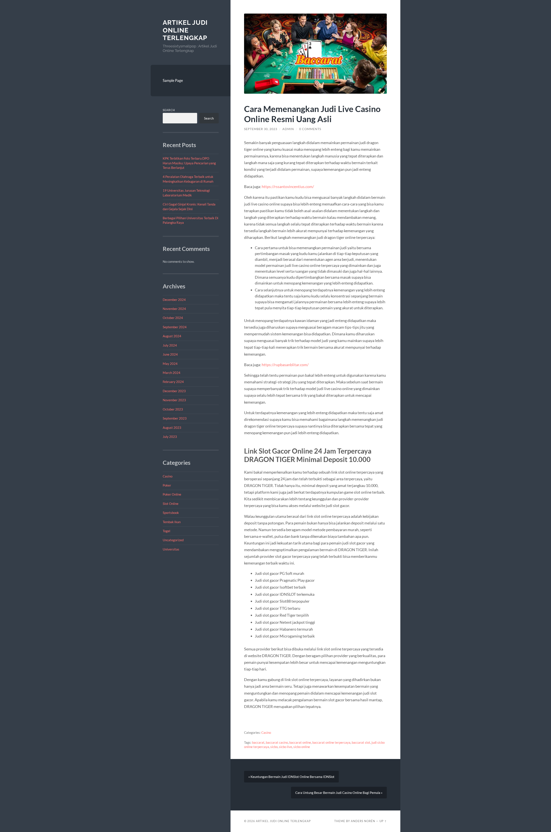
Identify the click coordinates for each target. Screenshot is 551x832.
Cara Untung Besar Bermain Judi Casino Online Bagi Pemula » (338, 793)
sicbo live (285, 747)
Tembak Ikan (172, 522)
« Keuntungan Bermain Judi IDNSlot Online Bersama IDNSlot (291, 777)
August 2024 (172, 336)
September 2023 (175, 418)
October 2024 (173, 318)
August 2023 (172, 427)
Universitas (171, 549)
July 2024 (170, 345)
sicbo (274, 747)
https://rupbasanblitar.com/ (285, 364)
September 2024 (175, 327)
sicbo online (301, 747)
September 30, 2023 (260, 129)
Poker (167, 485)
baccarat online (300, 742)
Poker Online (172, 494)
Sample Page (173, 80)
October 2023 (173, 409)
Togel (166, 531)
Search (169, 110)
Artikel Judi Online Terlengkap (185, 30)
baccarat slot (361, 742)
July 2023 (170, 437)
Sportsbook (171, 513)
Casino (167, 476)
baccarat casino (277, 742)
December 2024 (174, 300)
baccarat (258, 742)
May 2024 (170, 363)
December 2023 (174, 391)
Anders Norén (363, 821)
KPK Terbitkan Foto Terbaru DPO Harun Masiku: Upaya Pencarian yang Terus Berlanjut (189, 163)
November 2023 (174, 400)
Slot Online (170, 503)
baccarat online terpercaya (331, 742)
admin (288, 129)
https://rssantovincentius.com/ (288, 186)
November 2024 (174, 309)
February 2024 (173, 382)
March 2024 (171, 373)
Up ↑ (383, 821)
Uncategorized (173, 540)
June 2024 (170, 354)
